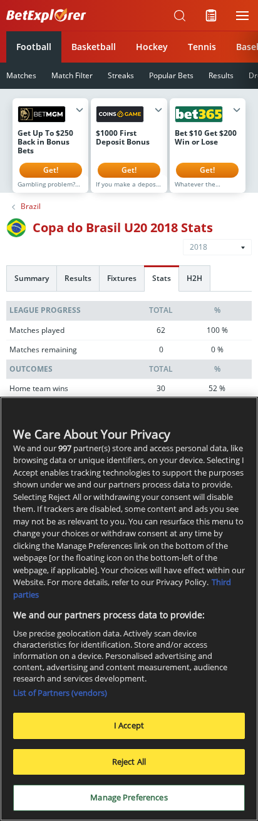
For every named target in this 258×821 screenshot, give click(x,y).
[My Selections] (211, 15)
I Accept (129, 725)
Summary (31, 278)
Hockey (152, 47)
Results (221, 75)
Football (33, 47)
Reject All (129, 761)
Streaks (121, 75)
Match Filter (72, 75)
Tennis (202, 47)
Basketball (93, 47)
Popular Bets (171, 75)
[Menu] (242, 15)
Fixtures (122, 278)
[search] (179, 15)
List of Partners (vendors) (60, 692)
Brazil (31, 206)
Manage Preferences (128, 797)
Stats (161, 278)
